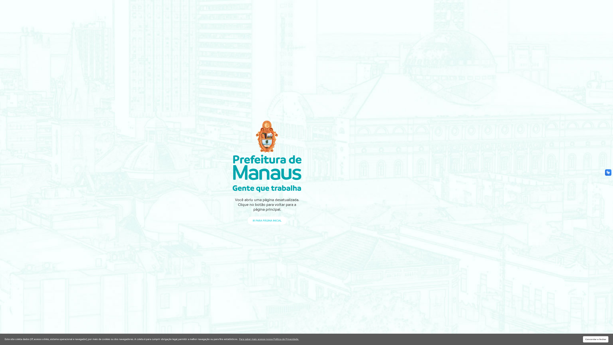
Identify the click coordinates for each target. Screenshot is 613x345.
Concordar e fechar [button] (595, 339)
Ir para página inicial (267, 220)
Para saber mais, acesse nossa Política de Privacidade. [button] (269, 339)
